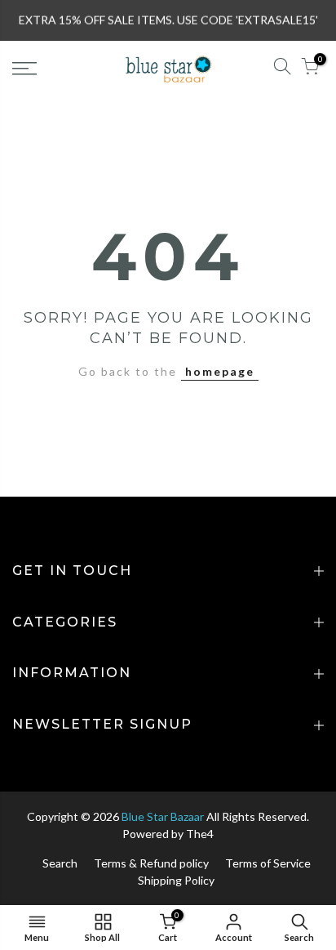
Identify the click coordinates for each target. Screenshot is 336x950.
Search (59, 863)
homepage (219, 371)
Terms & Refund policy (151, 863)
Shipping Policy (176, 880)
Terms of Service (268, 863)
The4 (200, 834)
